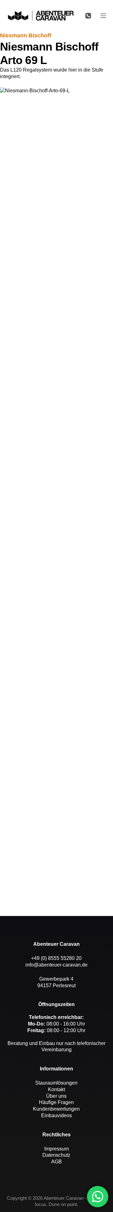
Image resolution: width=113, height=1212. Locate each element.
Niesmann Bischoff (25, 35)
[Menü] (103, 16)
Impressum (56, 1148)
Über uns (56, 1096)
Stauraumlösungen (56, 1082)
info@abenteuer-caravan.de (56, 964)
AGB (56, 1161)
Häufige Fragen (56, 1102)
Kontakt (56, 1089)
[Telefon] (88, 16)
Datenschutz (56, 1155)
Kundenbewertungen (56, 1109)
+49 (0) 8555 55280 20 (56, 958)
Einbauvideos (56, 1115)
